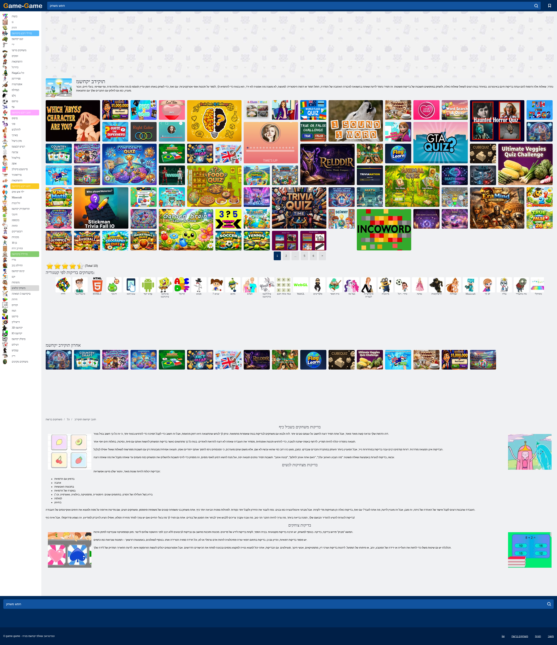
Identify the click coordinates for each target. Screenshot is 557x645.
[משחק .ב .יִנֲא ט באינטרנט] (483, 175)
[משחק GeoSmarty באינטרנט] (257, 219)
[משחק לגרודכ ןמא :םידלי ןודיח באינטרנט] (257, 175)
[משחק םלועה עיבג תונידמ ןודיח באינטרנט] (87, 175)
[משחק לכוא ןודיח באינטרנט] (214, 186)
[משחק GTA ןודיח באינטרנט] (440, 142)
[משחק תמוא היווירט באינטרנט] (370, 175)
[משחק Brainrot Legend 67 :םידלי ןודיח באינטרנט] (59, 219)
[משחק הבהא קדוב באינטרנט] (426, 110)
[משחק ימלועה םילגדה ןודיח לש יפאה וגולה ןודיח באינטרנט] (313, 110)
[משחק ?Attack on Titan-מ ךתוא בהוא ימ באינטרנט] (370, 153)
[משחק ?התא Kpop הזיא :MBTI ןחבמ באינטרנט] (257, 197)
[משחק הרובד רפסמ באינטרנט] (540, 197)
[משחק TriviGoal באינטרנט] (172, 175)
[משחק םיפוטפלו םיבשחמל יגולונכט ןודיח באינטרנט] (342, 197)
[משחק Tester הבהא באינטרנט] (172, 110)
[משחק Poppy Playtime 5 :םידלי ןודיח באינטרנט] (144, 219)
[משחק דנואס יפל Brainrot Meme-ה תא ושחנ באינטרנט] (87, 153)
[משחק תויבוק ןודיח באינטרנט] (483, 153)
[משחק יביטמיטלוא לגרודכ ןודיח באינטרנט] (228, 240)
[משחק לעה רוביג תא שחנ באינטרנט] (115, 132)
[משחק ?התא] (73, 121)
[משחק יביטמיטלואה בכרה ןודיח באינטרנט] (285, 240)
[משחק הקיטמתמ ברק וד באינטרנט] (370, 197)
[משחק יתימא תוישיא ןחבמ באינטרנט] (398, 132)
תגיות (538, 636)
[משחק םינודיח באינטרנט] (115, 110)
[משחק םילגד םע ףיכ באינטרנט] (540, 110)
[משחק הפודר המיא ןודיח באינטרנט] (497, 121)
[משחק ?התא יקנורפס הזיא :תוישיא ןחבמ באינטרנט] (172, 197)
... (295, 255)
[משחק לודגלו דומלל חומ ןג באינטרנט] (186, 229)
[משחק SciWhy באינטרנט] (342, 219)
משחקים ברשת (520, 636)
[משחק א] (285, 175)
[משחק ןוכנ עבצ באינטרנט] (144, 132)
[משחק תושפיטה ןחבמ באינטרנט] (144, 197)
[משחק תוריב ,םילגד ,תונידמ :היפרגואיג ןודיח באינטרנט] (59, 175)
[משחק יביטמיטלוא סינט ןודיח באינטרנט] (257, 240)
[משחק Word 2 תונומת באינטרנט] (144, 110)
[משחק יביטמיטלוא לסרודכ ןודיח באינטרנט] (144, 240)
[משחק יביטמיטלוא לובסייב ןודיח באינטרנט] (87, 240)
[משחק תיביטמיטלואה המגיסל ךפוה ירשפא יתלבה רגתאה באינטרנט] (455, 197)
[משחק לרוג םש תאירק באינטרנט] (455, 219)
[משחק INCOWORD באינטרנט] (384, 229)
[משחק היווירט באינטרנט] (172, 132)
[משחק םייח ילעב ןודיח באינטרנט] (412, 186)
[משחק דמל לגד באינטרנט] (398, 153)
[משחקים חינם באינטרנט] (22, 5)
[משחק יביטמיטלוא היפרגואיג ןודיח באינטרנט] (115, 240)
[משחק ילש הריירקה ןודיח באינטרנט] (285, 110)
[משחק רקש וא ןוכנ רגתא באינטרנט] (313, 132)
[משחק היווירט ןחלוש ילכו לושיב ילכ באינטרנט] (398, 110)
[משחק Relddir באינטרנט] (327, 164)
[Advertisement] (172, 44)
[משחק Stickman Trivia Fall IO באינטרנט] (101, 208)
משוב (551, 636)
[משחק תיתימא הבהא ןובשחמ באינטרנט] (426, 219)
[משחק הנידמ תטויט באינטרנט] (59, 153)
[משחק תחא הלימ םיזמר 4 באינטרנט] (257, 110)
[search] (536, 6)
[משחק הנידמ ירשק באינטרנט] (172, 153)
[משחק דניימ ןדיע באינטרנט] (497, 208)
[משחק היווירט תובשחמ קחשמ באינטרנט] (299, 208)
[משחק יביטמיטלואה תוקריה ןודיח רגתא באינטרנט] (525, 164)
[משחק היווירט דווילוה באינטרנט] (271, 142)
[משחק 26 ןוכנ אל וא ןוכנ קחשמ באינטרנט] (540, 219)
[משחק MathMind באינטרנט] (455, 175)
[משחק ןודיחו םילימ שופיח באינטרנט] (455, 110)
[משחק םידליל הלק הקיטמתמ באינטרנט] (59, 197)
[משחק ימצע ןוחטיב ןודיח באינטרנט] (129, 164)
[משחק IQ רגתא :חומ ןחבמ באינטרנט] (214, 121)
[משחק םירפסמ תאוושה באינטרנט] (228, 219)
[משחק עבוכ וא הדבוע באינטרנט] (200, 153)
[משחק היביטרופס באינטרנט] (540, 132)
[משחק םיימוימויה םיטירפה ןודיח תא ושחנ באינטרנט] (313, 240)
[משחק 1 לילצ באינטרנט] (356, 121)
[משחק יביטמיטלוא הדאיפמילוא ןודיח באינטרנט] (59, 240)
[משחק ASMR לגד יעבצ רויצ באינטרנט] (228, 153)
